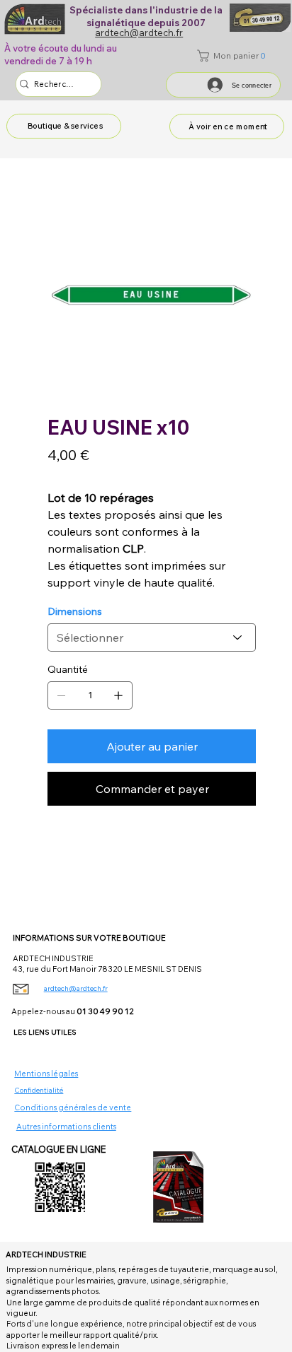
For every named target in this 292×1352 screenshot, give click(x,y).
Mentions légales (46, 1073)
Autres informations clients (66, 1126)
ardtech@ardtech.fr (76, 988)
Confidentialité (38, 1090)
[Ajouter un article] (118, 695)
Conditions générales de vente (72, 1107)
